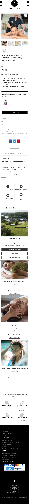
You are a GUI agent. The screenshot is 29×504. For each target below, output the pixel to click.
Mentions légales (6, 444)
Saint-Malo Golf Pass (14, 238)
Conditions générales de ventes (10, 442)
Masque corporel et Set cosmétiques (14, 281)
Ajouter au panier (14, 112)
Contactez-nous (6, 459)
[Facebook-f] (14, 481)
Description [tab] (14, 150)
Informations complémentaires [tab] (14, 153)
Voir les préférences (14, 257)
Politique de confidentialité (9, 448)
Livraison (3, 446)
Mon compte (5, 431)
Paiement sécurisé (6, 440)
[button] (25, 15)
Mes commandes (6, 433)
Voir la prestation (14, 293)
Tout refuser (14, 253)
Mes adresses (5, 435)
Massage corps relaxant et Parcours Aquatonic (14, 368)
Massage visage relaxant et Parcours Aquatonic (14, 324)
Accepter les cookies (14, 249)
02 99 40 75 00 (8, 457)
